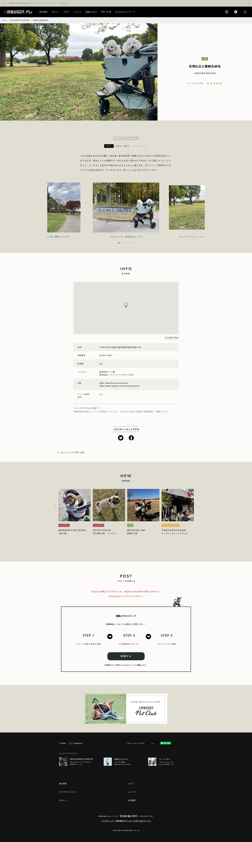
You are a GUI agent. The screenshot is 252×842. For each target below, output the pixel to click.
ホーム (4, 20)
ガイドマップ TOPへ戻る (73, 452)
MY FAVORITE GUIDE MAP (20, 20)
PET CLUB (106, 11)
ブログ (66, 11)
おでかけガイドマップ (125, 11)
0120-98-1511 (129, 816)
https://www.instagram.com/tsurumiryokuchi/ (119, 386)
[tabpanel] (126, 210)
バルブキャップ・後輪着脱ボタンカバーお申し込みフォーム (126, 820)
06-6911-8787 (105, 355)
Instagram (77, 743)
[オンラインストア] (245, 11)
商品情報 (43, 11)
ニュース (77, 11)
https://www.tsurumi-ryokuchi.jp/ (113, 383)
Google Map (171, 337)
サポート (55, 11)
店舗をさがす (91, 11)
